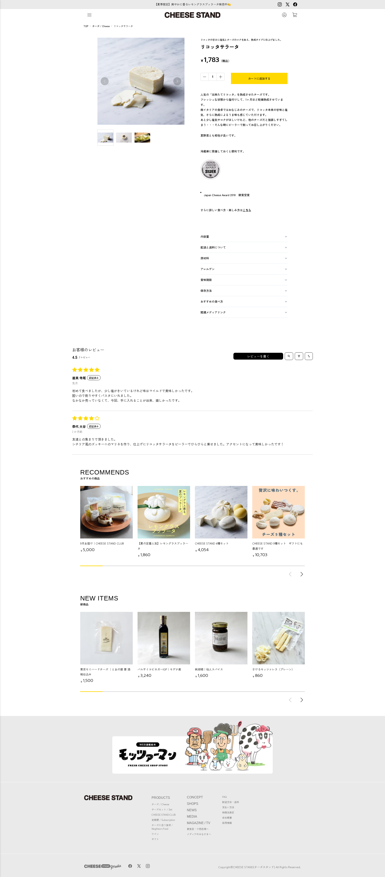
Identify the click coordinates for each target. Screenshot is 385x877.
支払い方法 (228, 807)
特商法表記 (228, 812)
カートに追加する (259, 78)
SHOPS (192, 803)
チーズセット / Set (162, 809)
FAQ (224, 796)
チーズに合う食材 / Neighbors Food (162, 826)
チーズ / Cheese (160, 804)
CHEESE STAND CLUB (164, 814)
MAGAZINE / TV (198, 823)
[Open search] (289, 356)
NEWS (192, 810)
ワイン (155, 833)
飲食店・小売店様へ (198, 828)
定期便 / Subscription (163, 819)
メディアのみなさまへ (199, 834)
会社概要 (227, 817)
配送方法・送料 (230, 802)
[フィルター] (299, 356)
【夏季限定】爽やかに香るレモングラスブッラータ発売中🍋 (192, 4)
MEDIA (192, 816)
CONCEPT (195, 797)
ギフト (155, 839)
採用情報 (227, 822)
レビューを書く (258, 356)
